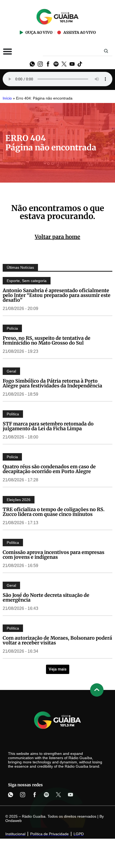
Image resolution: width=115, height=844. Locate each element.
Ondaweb (13, 820)
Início (7, 98)
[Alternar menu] (7, 51)
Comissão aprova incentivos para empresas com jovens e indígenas (53, 554)
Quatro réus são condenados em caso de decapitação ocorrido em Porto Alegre (49, 469)
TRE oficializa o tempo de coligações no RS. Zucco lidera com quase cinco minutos (54, 511)
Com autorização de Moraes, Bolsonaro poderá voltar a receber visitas (57, 640)
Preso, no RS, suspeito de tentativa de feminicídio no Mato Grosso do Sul (46, 340)
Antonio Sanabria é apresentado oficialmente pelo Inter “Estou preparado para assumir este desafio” (56, 295)
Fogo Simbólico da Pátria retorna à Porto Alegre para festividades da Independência (52, 383)
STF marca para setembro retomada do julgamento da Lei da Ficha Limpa (48, 426)
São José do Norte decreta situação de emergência (46, 597)
